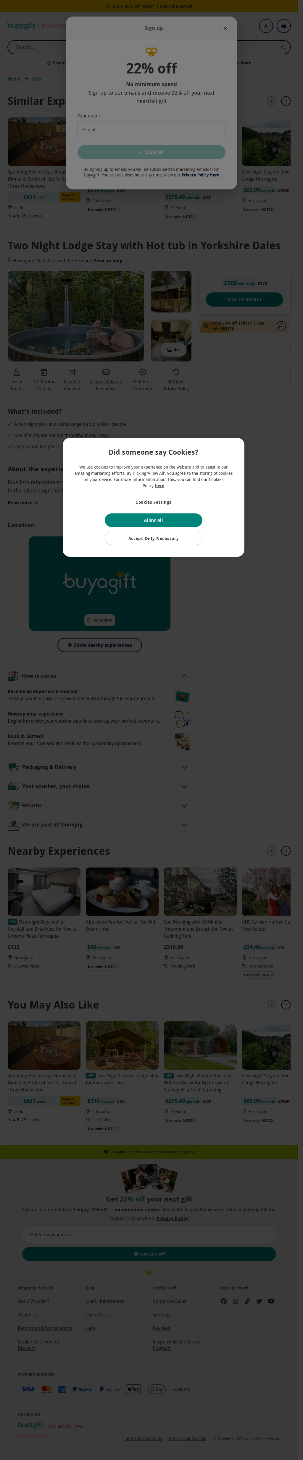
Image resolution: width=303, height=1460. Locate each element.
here (159, 485)
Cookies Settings (154, 502)
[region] (153, 497)
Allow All (153, 520)
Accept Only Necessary (153, 538)
